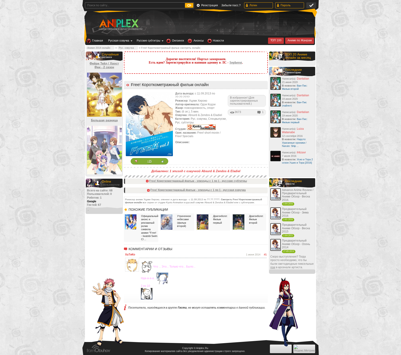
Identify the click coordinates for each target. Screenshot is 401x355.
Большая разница (104, 120)
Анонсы (199, 40)
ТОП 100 (275, 40)
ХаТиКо (130, 254)
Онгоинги (178, 40)
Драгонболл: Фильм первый (220, 219)
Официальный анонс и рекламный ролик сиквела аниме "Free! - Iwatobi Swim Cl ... (149, 228)
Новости (218, 40)
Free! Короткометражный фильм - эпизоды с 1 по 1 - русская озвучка (198, 190)
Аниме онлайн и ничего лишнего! (120, 29)
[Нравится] (162, 161)
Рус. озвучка (126, 47)
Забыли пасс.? (231, 5)
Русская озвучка (118, 40)
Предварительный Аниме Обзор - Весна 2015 (296, 228)
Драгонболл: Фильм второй (256, 219)
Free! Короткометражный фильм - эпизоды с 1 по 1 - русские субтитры (198, 181)
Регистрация (209, 5)
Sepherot (236, 62)
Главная (97, 40)
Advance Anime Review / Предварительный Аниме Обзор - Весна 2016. (297, 195)
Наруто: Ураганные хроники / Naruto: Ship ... (294, 142)
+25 (149, 161)
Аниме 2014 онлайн (98, 47)
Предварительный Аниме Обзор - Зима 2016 (295, 212)
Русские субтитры (148, 40)
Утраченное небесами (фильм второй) (184, 221)
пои (272, 267)
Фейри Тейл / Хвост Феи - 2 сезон (104, 65)
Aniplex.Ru (202, 348)
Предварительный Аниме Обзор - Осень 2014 (296, 244)
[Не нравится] (136, 161)
